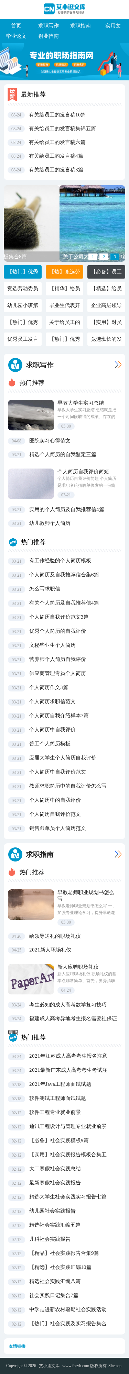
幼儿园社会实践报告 (52, 1211)
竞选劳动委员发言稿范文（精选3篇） (22, 290)
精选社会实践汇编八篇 (55, 1281)
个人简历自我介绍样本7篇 (59, 715)
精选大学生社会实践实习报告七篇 (68, 1197)
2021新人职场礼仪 (50, 950)
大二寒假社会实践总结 (55, 1168)
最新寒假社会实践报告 (55, 1182)
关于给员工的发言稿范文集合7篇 (64, 324)
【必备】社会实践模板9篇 (59, 1140)
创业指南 (48, 36)
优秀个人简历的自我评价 (57, 631)
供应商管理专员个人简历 (57, 673)
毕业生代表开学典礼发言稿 (64, 307)
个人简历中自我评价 (52, 729)
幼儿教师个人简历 (50, 523)
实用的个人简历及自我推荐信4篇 (66, 509)
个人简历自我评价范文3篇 (59, 617)
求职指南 (80, 26)
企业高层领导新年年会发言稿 (106, 307)
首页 (16, 26)
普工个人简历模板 (50, 743)
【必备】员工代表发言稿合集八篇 (106, 274)
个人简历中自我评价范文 (57, 772)
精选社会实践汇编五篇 (55, 1225)
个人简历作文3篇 (48, 687)
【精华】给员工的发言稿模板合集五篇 (64, 290)
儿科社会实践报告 (50, 1239)
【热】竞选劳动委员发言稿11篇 (64, 274)
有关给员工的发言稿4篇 (56, 156)
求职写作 (48, 26)
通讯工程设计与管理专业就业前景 (68, 1126)
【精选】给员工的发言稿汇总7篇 (106, 290)
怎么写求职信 (44, 589)
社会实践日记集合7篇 (53, 1295)
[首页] (64, 9)
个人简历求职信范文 (52, 701)
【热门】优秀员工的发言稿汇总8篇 (22, 274)
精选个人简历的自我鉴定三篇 (62, 454)
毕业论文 (16, 36)
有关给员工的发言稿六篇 (57, 142)
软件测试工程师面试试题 (57, 1098)
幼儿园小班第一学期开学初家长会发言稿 (22, 307)
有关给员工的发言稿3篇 (56, 169)
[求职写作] (116, 364)
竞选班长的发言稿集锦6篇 (106, 341)
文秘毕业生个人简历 (52, 645)
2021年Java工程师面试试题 (60, 1084)
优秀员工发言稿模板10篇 (22, 341)
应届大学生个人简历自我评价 (62, 758)
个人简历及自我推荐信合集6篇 (64, 574)
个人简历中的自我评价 (55, 800)
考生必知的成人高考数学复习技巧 (68, 1004)
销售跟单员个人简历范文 (57, 828)
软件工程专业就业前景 (55, 1112)
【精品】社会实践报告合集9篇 (64, 1253)
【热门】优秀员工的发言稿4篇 (22, 324)
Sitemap (114, 1365)
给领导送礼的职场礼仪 (55, 936)
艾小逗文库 (49, 1365)
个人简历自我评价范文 (55, 814)
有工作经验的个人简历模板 (60, 560)
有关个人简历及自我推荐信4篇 (64, 603)
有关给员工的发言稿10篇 (57, 114)
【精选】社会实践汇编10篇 (60, 1267)
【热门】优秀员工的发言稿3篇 (64, 341)
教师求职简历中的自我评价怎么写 (68, 786)
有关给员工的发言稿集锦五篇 (62, 128)
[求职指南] (116, 854)
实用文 (113, 26)
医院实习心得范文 (50, 440)
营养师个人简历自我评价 (57, 659)
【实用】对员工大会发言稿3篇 (106, 324)
